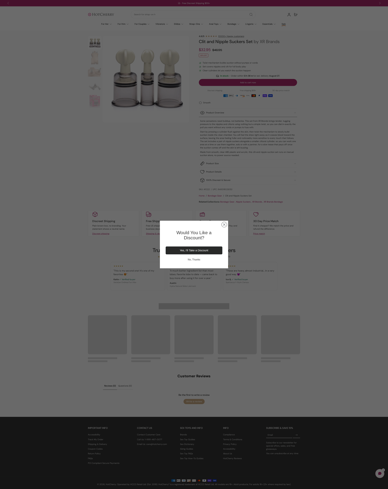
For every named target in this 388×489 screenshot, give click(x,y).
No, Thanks (194, 259)
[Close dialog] (224, 224)
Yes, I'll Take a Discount (194, 250)
